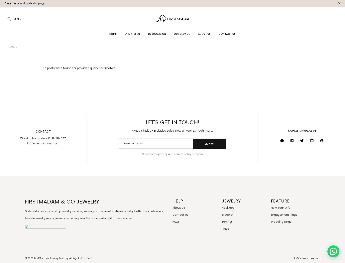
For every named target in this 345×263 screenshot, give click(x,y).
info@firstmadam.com (306, 258)
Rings (225, 229)
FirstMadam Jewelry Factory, (51, 258)
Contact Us (180, 215)
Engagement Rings (284, 215)
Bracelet (227, 215)
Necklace (228, 208)
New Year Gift (280, 208)
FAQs (175, 222)
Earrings (227, 222)
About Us (178, 208)
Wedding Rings (281, 222)
